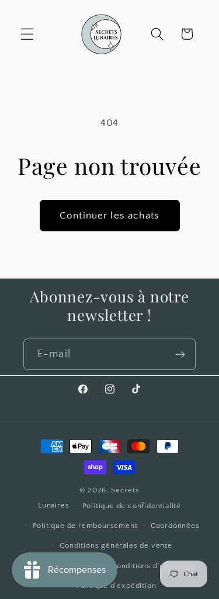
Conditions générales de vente (116, 545)
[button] (27, 34)
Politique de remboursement (85, 526)
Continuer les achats (109, 215)
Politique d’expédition (116, 586)
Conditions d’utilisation (154, 566)
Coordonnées (175, 526)
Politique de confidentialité (132, 506)
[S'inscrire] (180, 354)
